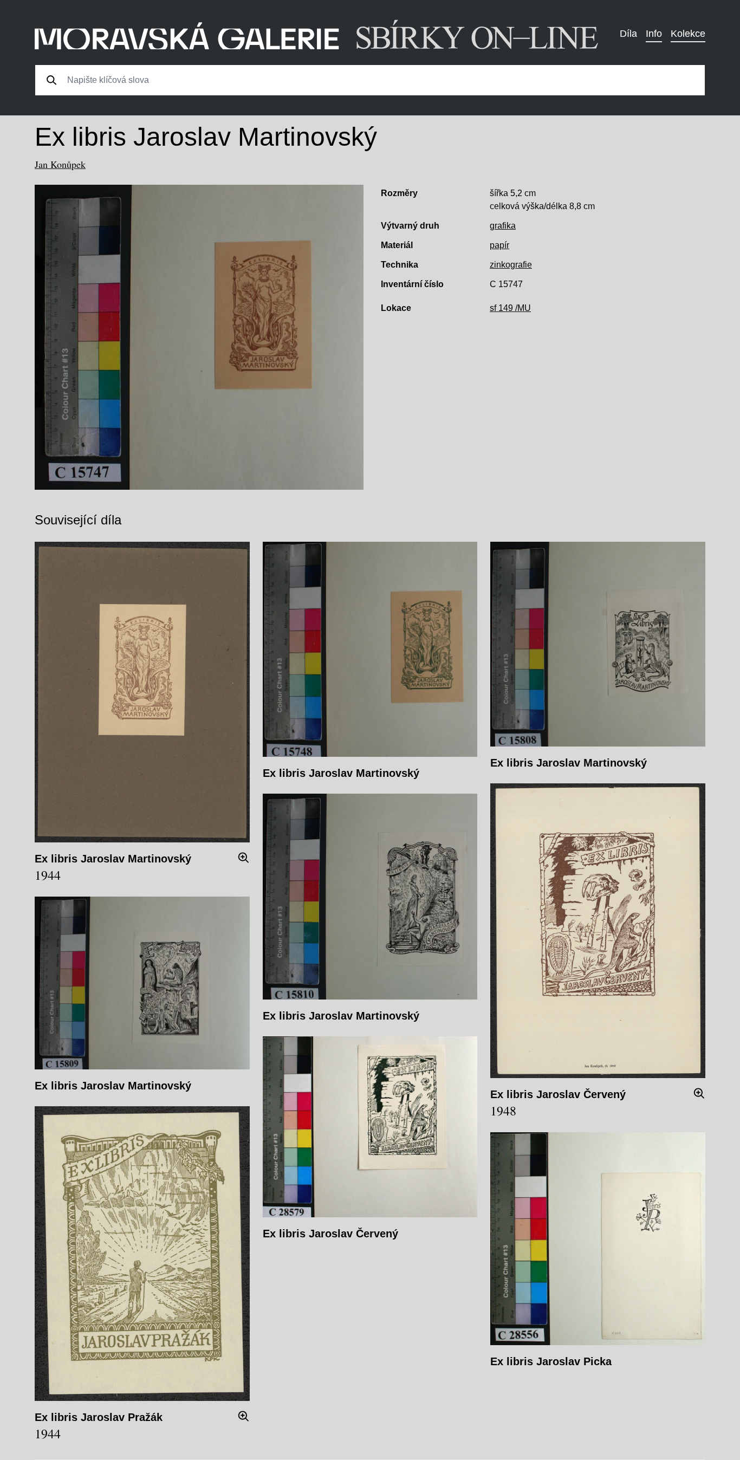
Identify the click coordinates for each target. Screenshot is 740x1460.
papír (499, 245)
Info (654, 33)
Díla (628, 33)
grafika (503, 225)
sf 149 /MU (510, 308)
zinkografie (511, 264)
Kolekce (688, 33)
